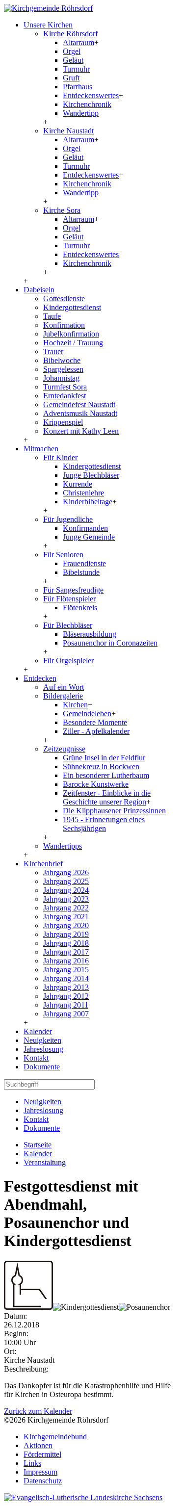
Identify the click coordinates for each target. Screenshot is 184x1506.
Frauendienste (84, 563)
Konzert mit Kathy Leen (81, 431)
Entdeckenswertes (91, 95)
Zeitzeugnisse (64, 749)
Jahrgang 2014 (66, 978)
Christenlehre (83, 493)
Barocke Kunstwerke (96, 784)
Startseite (38, 1145)
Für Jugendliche (68, 519)
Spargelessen (63, 369)
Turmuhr (76, 69)
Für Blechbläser (67, 625)
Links (32, 1463)
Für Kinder (60, 457)
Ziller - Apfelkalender (96, 731)
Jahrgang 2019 (66, 934)
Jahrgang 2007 (66, 1014)
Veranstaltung (45, 1162)
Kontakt (36, 1058)
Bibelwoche (61, 360)
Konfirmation (64, 325)
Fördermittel (42, 1454)
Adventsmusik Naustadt (80, 413)
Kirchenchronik (87, 104)
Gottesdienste (64, 298)
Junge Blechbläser (91, 475)
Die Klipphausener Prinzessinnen (114, 810)
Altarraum (78, 42)
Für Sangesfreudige (73, 590)
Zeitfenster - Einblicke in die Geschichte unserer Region (107, 797)
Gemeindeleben (87, 713)
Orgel (71, 51)
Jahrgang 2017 (66, 952)
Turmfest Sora (65, 387)
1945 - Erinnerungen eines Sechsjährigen (104, 823)
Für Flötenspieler (69, 599)
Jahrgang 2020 (66, 925)
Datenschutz (43, 1481)
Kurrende (77, 484)
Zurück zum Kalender (38, 1411)
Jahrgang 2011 (65, 1005)
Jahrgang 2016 (66, 961)
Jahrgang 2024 (66, 890)
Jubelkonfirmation (71, 334)
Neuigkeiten (42, 1040)
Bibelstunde (81, 572)
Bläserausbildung (89, 634)
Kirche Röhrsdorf (70, 33)
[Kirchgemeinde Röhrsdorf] (48, 8)
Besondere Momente (95, 722)
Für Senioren (63, 554)
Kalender (38, 1031)
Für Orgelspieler (68, 660)
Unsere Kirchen (48, 25)
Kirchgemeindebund (55, 1436)
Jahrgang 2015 (66, 969)
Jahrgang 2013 (66, 987)
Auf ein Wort (63, 687)
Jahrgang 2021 (66, 916)
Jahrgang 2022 (66, 908)
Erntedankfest (64, 395)
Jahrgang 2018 (66, 943)
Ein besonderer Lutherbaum (106, 775)
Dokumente (42, 1067)
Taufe (52, 316)
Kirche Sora (61, 210)
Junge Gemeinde (89, 537)
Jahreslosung (43, 1049)
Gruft (71, 78)
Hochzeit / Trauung (73, 342)
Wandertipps (62, 846)
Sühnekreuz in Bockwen (101, 766)
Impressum (40, 1472)
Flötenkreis (80, 607)
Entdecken (40, 678)
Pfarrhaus (77, 86)
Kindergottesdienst (72, 307)
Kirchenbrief (43, 863)
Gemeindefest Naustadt (79, 404)
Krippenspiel (63, 422)
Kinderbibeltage (87, 501)
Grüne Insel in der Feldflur (104, 757)
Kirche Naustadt (68, 131)
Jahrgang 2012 (66, 996)
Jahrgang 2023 (66, 899)
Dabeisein (39, 290)
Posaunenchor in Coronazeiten (110, 643)
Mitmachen (41, 448)
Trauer (53, 351)
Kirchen (75, 705)
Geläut (73, 60)
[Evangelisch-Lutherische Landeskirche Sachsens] (83, 1497)
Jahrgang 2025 (66, 881)
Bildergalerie (63, 696)
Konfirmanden (85, 528)
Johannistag (61, 378)
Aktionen (38, 1445)
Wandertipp (81, 113)
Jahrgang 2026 (66, 872)
